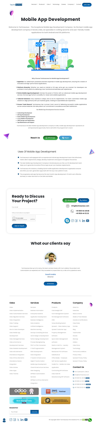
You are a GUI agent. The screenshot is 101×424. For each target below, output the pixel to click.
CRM (53, 320)
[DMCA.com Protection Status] (87, 420)
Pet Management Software (60, 317)
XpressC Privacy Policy (80, 361)
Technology (56, 4)
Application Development (39, 317)
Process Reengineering (38, 342)
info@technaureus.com (81, 375)
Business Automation (37, 310)
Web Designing (35, 370)
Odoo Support (13, 326)
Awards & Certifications (80, 320)
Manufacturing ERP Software (60, 377)
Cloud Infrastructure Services (40, 367)
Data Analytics (35, 323)
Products (41, 4)
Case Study (76, 323)
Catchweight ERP (57, 310)
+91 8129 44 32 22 (82, 213)
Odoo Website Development (18, 348)
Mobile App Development (38, 364)
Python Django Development (40, 339)
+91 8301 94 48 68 (82, 211)
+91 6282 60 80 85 (82, 384)
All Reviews (50, 284)
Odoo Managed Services (17, 339)
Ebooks (75, 336)
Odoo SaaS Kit (56, 374)
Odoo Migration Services (17, 317)
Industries (76, 310)
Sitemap (75, 339)
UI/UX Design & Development (40, 336)
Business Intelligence (37, 320)
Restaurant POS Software (59, 351)
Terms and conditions (79, 351)
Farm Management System (60, 314)
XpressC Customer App (59, 329)
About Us (75, 307)
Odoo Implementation (16, 310)
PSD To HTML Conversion (38, 345)
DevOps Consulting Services (39, 333)
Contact (78, 4)
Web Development (36, 351)
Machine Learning (36, 329)
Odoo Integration (14, 320)
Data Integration (36, 355)
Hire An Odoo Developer (16, 329)
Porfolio (75, 326)
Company (70, 4)
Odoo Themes (13, 374)
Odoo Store (76, 345)
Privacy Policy (77, 355)
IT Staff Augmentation (37, 348)
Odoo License (13, 367)
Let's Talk (87, 4)
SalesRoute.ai (56, 355)
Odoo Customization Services (18, 314)
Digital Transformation (38, 361)
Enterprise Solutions (37, 314)
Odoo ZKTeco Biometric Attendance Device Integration (16, 361)
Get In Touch (19, 226)
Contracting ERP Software (60, 370)
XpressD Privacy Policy (80, 358)
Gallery (75, 342)
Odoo (48, 4)
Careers (63, 4)
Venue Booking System (59, 323)
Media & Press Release (80, 317)
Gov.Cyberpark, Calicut (81, 372)
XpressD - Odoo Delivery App (61, 326)
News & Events (77, 314)
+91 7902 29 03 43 (81, 387)
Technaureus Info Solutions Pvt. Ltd (71, 420)
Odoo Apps (12, 370)
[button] (7, 265)
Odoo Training (13, 323)
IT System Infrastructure (38, 358)
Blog (74, 329)
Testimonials (77, 333)
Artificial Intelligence (37, 326)
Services (33, 4)
